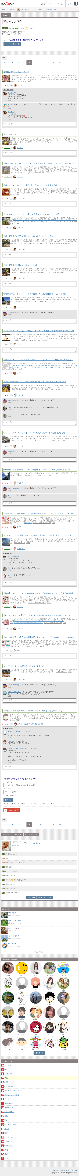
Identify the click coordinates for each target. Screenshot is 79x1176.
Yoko (49, 1049)
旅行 (6, 1133)
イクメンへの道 (21, 81)
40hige (63, 1004)
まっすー (20, 85)
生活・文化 (8, 1074)
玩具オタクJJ (35, 1049)
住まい (6, 1069)
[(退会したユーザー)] (5, 733)
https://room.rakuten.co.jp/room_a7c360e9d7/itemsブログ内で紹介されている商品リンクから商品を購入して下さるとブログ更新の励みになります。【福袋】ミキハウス (43, 366)
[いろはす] (26, 28)
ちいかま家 (49, 975)
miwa (35, 990)
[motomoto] (5, 742)
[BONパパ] (49, 997)
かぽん (10, 104)
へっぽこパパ (22, 1049)
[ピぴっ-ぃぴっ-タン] (5, 693)
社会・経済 (8, 1107)
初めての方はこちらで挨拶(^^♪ (14, 862)
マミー (10, 575)
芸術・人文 (8, 1141)
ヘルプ (68, 1170)
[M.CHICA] (36, 1012)
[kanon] (8, 968)
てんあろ (63, 1049)
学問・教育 (8, 1146)
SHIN (19, 344)
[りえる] (49, 1012)
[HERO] (22, 1012)
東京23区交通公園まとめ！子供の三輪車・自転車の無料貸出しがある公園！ (35, 294)
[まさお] (8, 982)
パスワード (7, 789)
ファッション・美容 (11, 1095)
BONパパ (49, 1004)
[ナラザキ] (8, 997)
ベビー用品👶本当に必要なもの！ (15, 880)
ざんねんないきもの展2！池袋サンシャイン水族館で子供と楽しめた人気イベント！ (38, 535)
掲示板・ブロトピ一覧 (13, 834)
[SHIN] (14, 344)
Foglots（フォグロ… (35, 340)
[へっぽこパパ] (22, 1042)
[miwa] (36, 982)
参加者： (16, 845)
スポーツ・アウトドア (12, 1090)
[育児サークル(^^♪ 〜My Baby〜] (6, 850)
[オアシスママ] (22, 1027)
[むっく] (36, 997)
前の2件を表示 (8, 553)
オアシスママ (22, 1034)
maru (63, 1034)
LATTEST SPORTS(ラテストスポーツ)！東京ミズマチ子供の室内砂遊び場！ (35, 433)
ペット (6, 1099)
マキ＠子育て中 (35, 975)
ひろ (9, 407)
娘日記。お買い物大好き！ (37, 173)
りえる (49, 1019)
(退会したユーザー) (14, 731)
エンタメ (7, 1065)
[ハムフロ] (63, 968)
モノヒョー (22, 975)
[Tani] (5, 416)
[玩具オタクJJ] (36, 1042)
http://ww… (28, 523)
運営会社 (75, 1170)
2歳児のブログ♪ (10, 884)
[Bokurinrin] (22, 982)
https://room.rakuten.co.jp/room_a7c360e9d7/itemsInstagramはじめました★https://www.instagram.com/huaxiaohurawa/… (37, 622)
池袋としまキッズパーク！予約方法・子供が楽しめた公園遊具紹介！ (32, 185)
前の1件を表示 (8, 90)
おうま (63, 990)
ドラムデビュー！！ (11, 134)
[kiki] (36, 1027)
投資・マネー (9, 1112)
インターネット (10, 1137)
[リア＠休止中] (8, 1042)
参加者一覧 (39, 1053)
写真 (6, 1120)
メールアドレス (8, 782)
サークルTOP (32, 834)
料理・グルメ (9, 1082)
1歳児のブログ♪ (10, 888)
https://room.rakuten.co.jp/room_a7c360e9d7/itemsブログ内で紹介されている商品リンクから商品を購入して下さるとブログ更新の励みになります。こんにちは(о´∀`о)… (43, 221)
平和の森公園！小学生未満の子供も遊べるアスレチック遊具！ (29, 236)
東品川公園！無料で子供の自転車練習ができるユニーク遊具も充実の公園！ (34, 382)
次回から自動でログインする (15, 795)
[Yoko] (49, 1042)
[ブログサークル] (7, 3)
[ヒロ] (8, 1027)
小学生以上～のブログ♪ (12, 854)
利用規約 (62, 1170)
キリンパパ (22, 1004)
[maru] (63, 1027)
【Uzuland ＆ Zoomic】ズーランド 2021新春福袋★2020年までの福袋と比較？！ (36, 615)
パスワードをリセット (39, 804)
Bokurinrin (22, 990)
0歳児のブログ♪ (10, 867)
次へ (60, 63)
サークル (55, 1170)
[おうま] (63, 982)
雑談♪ (6, 858)
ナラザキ (7, 1004)
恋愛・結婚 (8, 1086)
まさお (8, 990)
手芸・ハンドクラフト (12, 1124)
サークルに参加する (12, 44)
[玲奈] (49, 982)
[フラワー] (14, 177)
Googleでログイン (13, 810)
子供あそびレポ (61, 243)
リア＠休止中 (8, 1049)
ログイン (8, 800)
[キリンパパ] (22, 997)
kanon (8, 975)
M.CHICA (35, 1019)
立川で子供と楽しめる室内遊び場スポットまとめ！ (24, 666)
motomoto (11, 741)
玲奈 (49, 990)
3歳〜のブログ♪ (10, 875)
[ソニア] (49, 1027)
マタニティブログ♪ (11, 871)
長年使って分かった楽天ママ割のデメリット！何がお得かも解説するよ (33, 710)
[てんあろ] (63, 1042)
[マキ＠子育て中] (36, 968)
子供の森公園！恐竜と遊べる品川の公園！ (21, 265)
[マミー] (5, 576)
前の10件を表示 (8, 728)
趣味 (6, 1116)
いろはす (31, 28)
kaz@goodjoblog (13, 312)
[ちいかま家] (49, 968)
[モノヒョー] (22, 968)
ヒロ (8, 1034)
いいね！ (7, 85)
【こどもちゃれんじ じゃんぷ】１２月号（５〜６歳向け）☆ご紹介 (31, 214)
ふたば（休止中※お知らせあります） (30, 724)
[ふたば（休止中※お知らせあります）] (15, 724)
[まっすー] (15, 85)
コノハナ (7, 1019)
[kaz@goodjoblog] (5, 314)
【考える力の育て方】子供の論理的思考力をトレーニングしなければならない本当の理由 (40, 637)
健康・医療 (8, 1103)
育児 (6, 1078)
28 (53, 63)
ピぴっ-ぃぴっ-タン (14, 692)
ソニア (49, 1034)
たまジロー (21, 198)
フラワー (20, 177)
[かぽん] (5, 105)
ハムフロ (63, 975)
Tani (9, 414)
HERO (22, 1019)
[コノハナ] (8, 1012)
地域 (6, 1150)
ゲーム (6, 1129)
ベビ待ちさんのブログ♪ (12, 893)
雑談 (6, 1154)
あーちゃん (63, 1019)
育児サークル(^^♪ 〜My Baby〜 (27, 843)
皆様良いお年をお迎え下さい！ (16, 72)
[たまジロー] (14, 198)
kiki (36, 1034)
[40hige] (63, 997)
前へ (5, 63)
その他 (6, 1158)
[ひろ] (5, 408)
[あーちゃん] (63, 1012)
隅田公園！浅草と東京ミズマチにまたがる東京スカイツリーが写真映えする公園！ (37, 470)
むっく (36, 1004)
